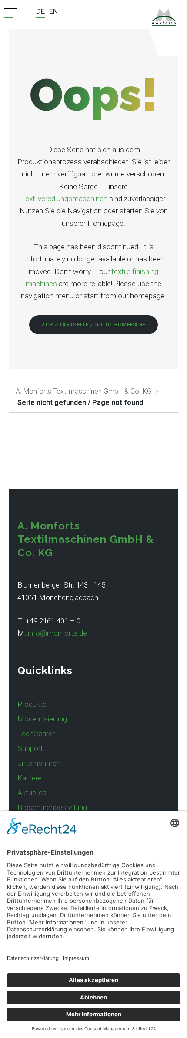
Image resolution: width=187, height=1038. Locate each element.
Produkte (32, 704)
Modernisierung (42, 719)
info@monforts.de (57, 633)
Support (30, 748)
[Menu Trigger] (10, 13)
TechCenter (36, 733)
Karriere (29, 778)
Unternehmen (38, 763)
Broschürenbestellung (52, 807)
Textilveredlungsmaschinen (64, 198)
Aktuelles (32, 792)
